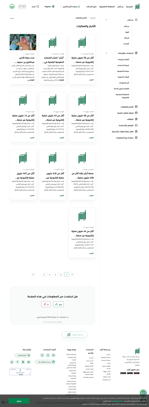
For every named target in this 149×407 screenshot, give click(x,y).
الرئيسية (129, 6)
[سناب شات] (11, 362)
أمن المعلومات (106, 379)
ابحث (33, 6)
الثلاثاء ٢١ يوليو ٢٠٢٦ (88, 111)
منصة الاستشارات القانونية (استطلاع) (71, 382)
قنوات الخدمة (89, 368)
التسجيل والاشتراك (88, 377)
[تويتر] (23, 362)
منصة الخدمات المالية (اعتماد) (72, 387)
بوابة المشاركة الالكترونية (72, 376)
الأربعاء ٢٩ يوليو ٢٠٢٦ (29, 53)
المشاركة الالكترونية (107, 6)
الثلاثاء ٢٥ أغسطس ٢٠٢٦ (87, 53)
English (48, 6)
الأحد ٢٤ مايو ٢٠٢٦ (29, 111)
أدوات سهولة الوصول (106, 372)
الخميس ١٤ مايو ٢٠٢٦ (88, 169)
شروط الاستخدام (105, 360)
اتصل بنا (91, 357)
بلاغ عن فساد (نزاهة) (89, 361)
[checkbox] (58, 304)
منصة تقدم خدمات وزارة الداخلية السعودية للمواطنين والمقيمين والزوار (130, 360)
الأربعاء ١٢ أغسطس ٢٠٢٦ (57, 53)
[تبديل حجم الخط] (47, 355)
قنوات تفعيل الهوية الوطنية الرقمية (88, 372)
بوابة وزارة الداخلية (71, 354)
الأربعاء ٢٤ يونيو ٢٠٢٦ (58, 111)
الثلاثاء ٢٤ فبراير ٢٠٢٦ (88, 227)
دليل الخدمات (91, 6)
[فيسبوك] (17, 362)
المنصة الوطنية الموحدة (72, 358)
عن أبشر (120, 6)
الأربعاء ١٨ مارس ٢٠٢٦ (28, 169)
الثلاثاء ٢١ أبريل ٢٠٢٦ (59, 169)
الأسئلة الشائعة (89, 366)
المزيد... (91, 79)
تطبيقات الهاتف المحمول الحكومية (71, 392)
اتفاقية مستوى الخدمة (106, 367)
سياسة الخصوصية (105, 357)
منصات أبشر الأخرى (70, 6)
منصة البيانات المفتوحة (72, 371)
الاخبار (108, 363)
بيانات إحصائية (106, 376)
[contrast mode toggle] (53, 355)
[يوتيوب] (28, 362)
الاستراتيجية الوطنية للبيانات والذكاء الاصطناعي (71, 365)
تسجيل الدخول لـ (77, 334)
